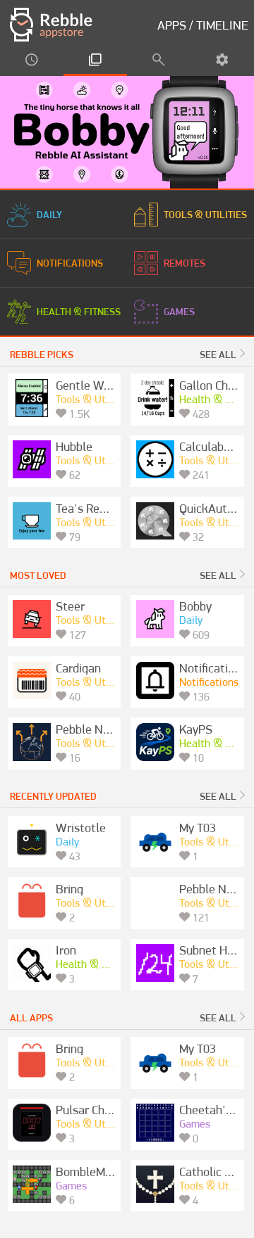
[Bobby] (127, 132)
